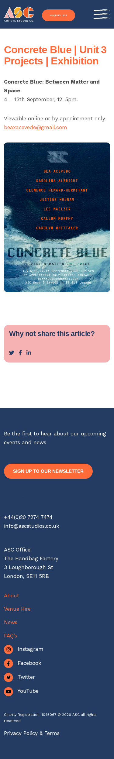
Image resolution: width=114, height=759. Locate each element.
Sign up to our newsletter (48, 471)
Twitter (26, 677)
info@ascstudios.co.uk (31, 526)
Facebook (29, 663)
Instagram (30, 649)
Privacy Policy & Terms (32, 733)
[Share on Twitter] (11, 353)
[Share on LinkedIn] (28, 353)
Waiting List (58, 15)
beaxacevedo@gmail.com (35, 127)
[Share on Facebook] (20, 353)
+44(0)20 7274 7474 (28, 517)
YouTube (28, 691)
